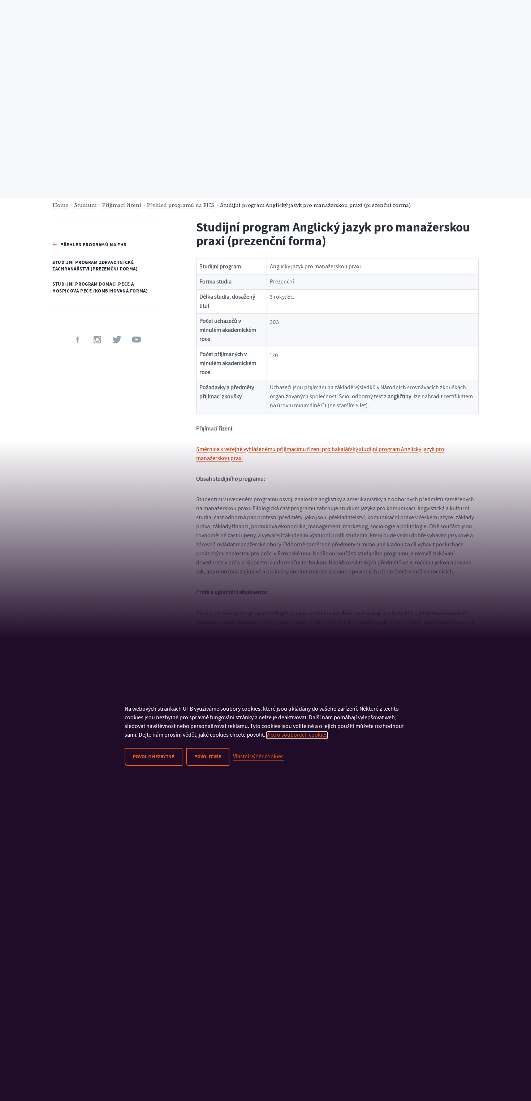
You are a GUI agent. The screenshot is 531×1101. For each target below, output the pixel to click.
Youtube (136, 339)
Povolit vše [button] (207, 757)
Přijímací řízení (121, 205)
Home (60, 205)
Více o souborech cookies (297, 734)
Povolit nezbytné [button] (153, 757)
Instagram (97, 339)
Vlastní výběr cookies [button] (258, 756)
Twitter (116, 339)
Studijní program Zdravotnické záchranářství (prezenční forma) (95, 266)
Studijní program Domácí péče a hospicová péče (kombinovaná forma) (99, 287)
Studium (85, 205)
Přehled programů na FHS (180, 205)
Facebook (77, 339)
